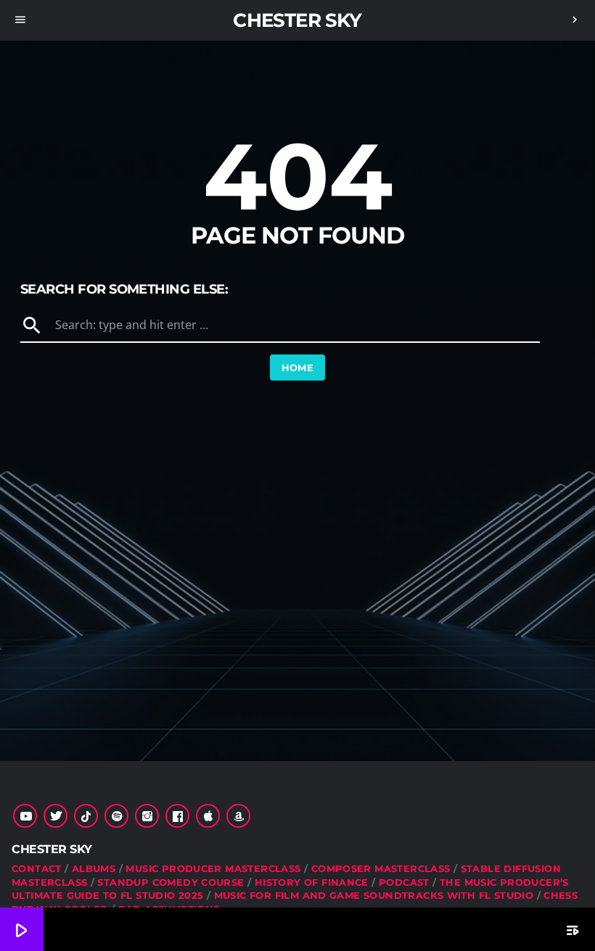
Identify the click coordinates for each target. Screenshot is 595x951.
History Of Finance (312, 882)
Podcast (404, 882)
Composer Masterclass (381, 868)
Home (298, 367)
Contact (37, 868)
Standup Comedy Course (170, 882)
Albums (93, 868)
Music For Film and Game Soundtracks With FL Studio (374, 895)
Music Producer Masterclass (213, 868)
